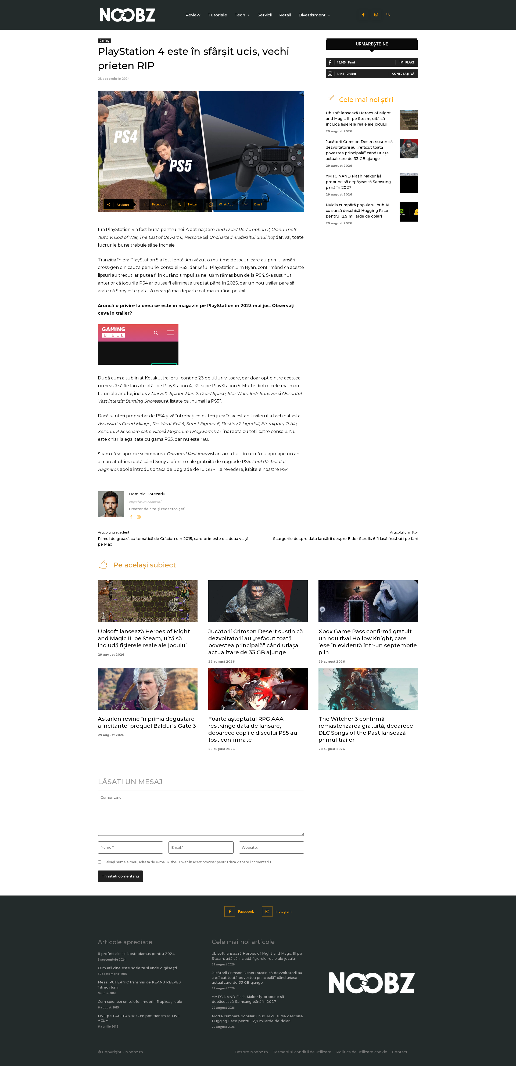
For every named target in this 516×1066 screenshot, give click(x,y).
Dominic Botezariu (147, 494)
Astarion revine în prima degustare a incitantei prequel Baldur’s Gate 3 (147, 722)
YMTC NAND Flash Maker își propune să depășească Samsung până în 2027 (358, 182)
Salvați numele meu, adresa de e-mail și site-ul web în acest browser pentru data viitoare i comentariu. (188, 862)
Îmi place (406, 62)
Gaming (104, 40)
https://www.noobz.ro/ (145, 502)
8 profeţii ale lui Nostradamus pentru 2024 (136, 953)
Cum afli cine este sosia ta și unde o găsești (137, 968)
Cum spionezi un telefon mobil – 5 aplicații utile (140, 1001)
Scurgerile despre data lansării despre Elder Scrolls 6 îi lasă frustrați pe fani (345, 538)
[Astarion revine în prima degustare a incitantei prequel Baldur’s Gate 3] (148, 689)
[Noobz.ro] (127, 15)
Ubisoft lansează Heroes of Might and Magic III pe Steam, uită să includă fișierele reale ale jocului (358, 119)
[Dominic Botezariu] (111, 505)
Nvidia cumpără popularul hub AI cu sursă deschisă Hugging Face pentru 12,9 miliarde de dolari (357, 210)
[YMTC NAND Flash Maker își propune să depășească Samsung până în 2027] (409, 183)
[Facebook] (364, 15)
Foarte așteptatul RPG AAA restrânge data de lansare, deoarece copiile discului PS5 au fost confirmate (252, 729)
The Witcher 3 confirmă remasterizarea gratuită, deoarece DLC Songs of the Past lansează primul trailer (365, 729)
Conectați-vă (403, 74)
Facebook (246, 911)
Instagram (284, 911)
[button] (388, 15)
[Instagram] (376, 15)
